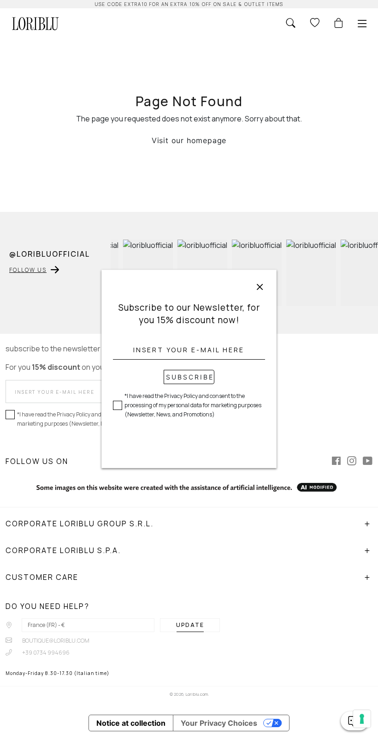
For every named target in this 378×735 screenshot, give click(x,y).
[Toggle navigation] (362, 23)
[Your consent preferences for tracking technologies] (362, 719)
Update (190, 625)
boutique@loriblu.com (55, 641)
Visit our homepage (189, 140)
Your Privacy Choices (219, 723)
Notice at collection (130, 723)
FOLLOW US (28, 270)
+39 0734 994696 (45, 653)
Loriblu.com (196, 694)
